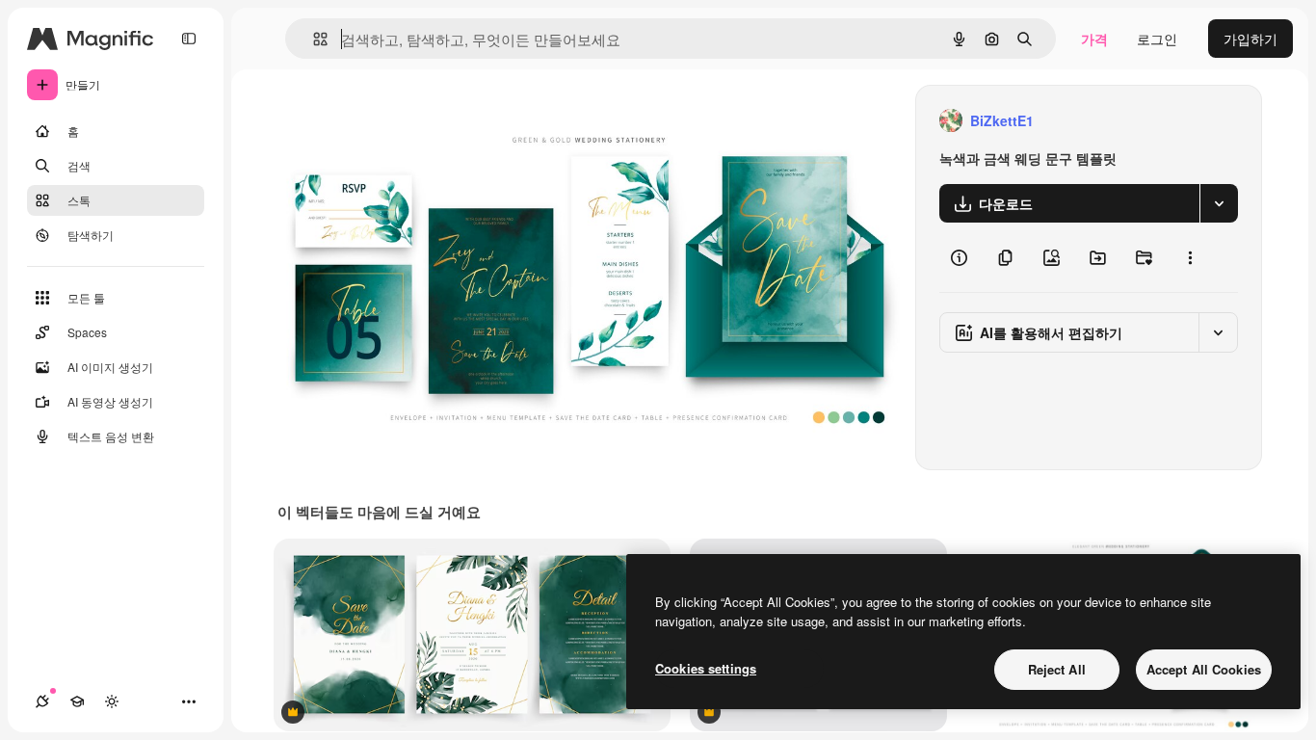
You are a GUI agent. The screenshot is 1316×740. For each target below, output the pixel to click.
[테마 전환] (111, 701)
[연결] (42, 701)
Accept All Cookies (1203, 669)
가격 (1094, 38)
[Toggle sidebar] (188, 38)
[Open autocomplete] (312, 39)
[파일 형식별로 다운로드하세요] (1218, 203)
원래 (388, 121)
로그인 (1157, 38)
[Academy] (77, 701)
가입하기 (1250, 38)
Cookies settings (705, 668)
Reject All (1057, 669)
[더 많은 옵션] (1190, 257)
